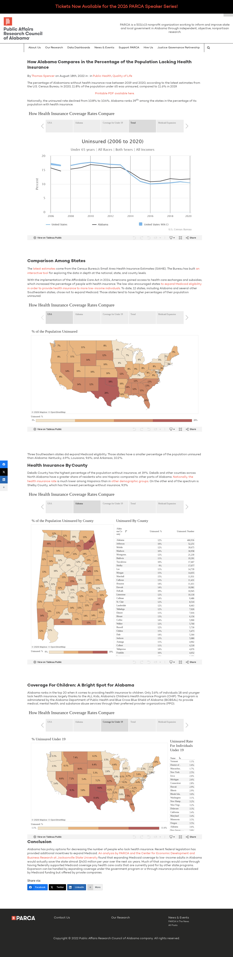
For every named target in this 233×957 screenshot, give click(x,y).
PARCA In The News (178, 921)
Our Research (54, 47)
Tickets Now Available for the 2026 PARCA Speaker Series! (116, 7)
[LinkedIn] (4, 479)
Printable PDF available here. (115, 93)
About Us (34, 47)
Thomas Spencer (43, 76)
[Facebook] (4, 464)
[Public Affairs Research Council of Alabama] (58, 29)
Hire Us (148, 47)
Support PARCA (129, 47)
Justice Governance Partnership (178, 47)
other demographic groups (129, 481)
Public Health (102, 76)
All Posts (172, 925)
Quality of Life (122, 76)
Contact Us (62, 917)
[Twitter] (4, 472)
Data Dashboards (78, 47)
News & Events (104, 47)
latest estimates (44, 268)
